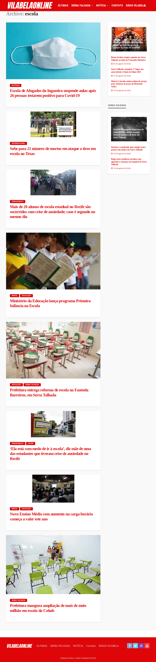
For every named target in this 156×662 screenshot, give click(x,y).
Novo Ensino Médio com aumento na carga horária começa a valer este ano (51, 516)
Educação (26, 295)
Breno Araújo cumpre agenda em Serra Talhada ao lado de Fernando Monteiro (128, 58)
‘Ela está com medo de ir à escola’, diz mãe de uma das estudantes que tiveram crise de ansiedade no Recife (50, 453)
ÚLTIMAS (63, 5)
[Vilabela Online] (30, 5)
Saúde (30, 443)
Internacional (18, 143)
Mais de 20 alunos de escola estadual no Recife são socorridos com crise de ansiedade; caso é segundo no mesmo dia (52, 211)
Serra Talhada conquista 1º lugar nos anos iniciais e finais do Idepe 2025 (127, 70)
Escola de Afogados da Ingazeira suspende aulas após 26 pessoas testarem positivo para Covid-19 (53, 93)
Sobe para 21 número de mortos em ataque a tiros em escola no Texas (53, 151)
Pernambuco (17, 201)
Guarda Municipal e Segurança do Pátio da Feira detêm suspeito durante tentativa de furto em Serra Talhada (128, 133)
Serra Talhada (32, 385)
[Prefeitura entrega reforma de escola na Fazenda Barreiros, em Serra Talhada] (53, 350)
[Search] (144, 5)
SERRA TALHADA (80, 5)
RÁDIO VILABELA (135, 5)
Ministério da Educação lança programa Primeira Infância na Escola (50, 303)
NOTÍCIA (101, 5)
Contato (117, 5)
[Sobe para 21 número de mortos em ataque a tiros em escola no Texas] (53, 124)
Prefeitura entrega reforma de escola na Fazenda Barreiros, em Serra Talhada (49, 392)
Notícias (16, 85)
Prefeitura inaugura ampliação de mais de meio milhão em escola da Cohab (48, 608)
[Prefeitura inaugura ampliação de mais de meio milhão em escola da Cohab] (53, 564)
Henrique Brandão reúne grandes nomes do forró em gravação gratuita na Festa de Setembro (128, 45)
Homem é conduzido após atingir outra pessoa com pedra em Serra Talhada (128, 148)
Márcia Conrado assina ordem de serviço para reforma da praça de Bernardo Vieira (129, 84)
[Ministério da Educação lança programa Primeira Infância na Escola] (53, 261)
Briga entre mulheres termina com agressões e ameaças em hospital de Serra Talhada (129, 162)
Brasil (14, 295)
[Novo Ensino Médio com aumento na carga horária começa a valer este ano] (53, 489)
